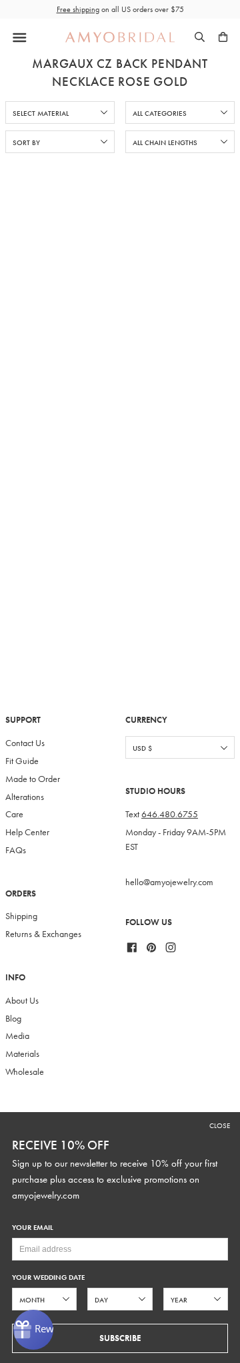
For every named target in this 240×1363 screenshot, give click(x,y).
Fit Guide (22, 761)
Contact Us (25, 743)
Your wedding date (48, 1277)
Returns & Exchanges (43, 934)
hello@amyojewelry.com (169, 882)
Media (17, 1036)
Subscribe (120, 1338)
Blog (13, 1018)
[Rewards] (33, 1330)
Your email (32, 1227)
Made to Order (32, 779)
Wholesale (24, 1071)
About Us (22, 1000)
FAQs (15, 850)
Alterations (24, 797)
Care (14, 814)
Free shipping (78, 9)
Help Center (27, 832)
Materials (22, 1054)
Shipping (21, 916)
